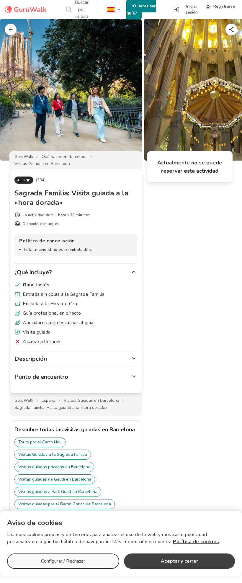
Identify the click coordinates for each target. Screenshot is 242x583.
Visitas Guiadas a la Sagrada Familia (52, 454)
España (48, 400)
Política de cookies (196, 541)
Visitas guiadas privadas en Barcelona (54, 467)
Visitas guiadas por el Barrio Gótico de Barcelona (64, 504)
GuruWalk (23, 156)
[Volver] (11, 29)
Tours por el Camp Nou (40, 442)
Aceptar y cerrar (179, 561)
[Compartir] (231, 29)
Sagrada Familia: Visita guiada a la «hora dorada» (60, 407)
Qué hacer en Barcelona (65, 156)
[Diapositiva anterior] (14, 89)
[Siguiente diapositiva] (228, 89)
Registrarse (224, 6)
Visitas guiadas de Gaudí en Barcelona (54, 479)
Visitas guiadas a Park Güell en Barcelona (57, 491)
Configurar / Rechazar (63, 561)
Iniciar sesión (192, 9)
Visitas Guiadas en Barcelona (42, 163)
